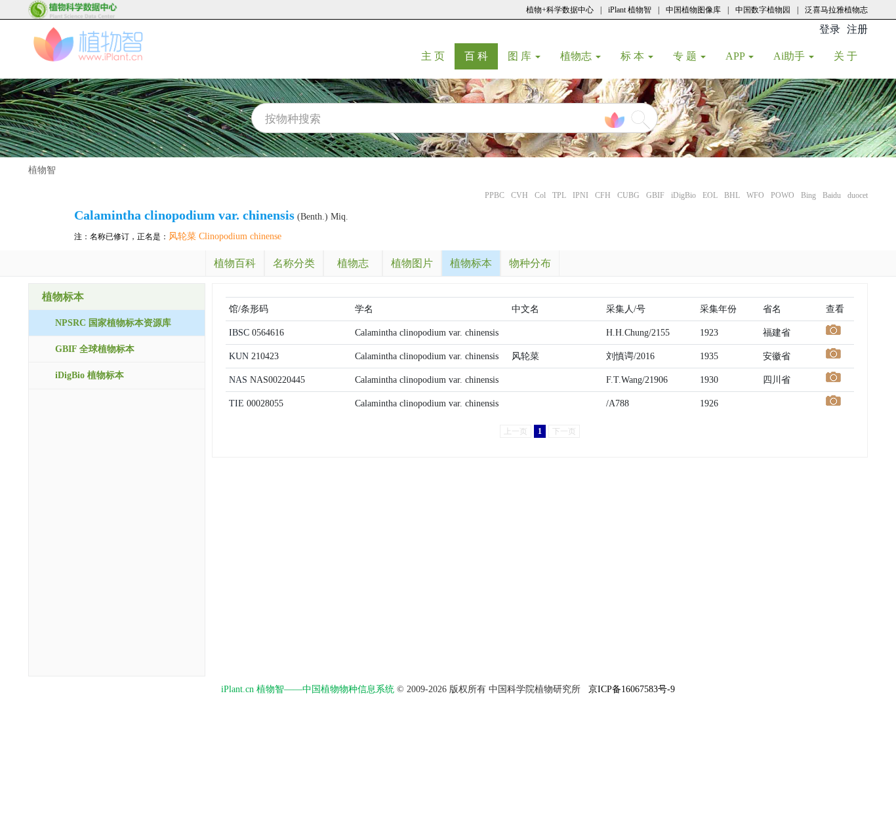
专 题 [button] (686, 56)
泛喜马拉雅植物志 (836, 9)
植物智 (42, 170)
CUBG (628, 195)
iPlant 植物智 (629, 9)
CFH (603, 195)
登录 (829, 29)
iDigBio (683, 195)
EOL (710, 195)
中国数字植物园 (762, 9)
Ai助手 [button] (790, 56)
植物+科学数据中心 (560, 9)
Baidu (832, 195)
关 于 (850, 56)
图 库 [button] (521, 56)
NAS (238, 380)
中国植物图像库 (693, 9)
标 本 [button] (634, 56)
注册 (857, 29)
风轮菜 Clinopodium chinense (225, 236)
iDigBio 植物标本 (89, 375)
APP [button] (736, 56)
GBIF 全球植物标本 (94, 349)
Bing (808, 195)
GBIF (655, 195)
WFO (755, 195)
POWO (782, 195)
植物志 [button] (577, 56)
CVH (519, 195)
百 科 (481, 56)
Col (540, 195)
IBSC (239, 333)
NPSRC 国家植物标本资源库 (113, 323)
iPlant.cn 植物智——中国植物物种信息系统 (307, 689)
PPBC (494, 195)
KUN (239, 356)
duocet (857, 195)
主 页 (438, 56)
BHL (732, 195)
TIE (236, 403)
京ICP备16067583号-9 (631, 689)
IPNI (580, 195)
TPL (559, 195)
